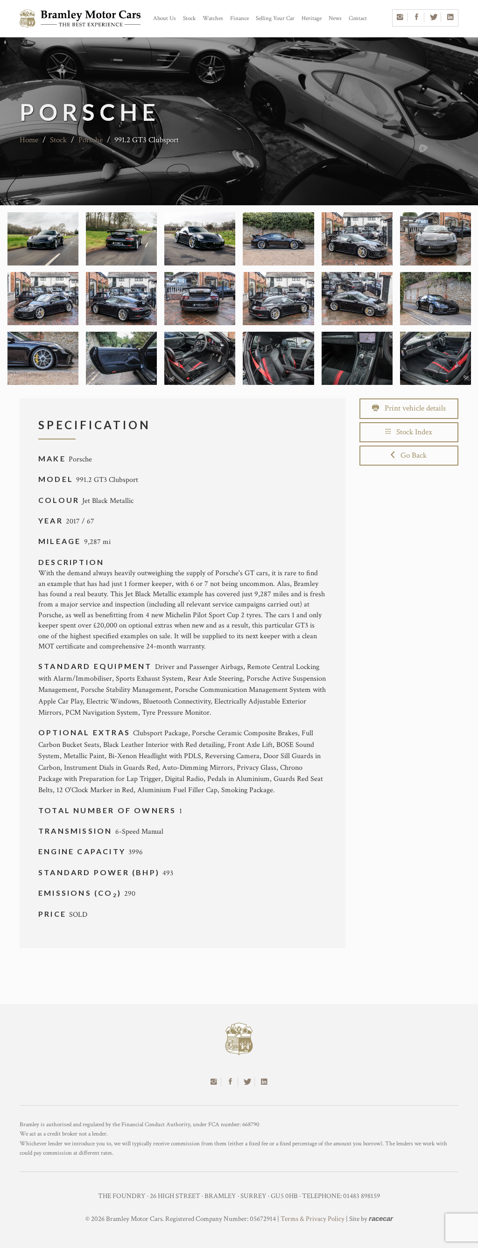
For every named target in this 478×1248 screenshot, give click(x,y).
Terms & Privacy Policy (312, 1218)
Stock (189, 18)
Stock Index (411, 432)
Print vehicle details (412, 408)
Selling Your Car (275, 18)
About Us (164, 18)
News (335, 18)
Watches (213, 18)
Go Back (411, 455)
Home (29, 140)
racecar (381, 1218)
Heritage (312, 18)
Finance (239, 18)
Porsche (91, 140)
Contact (358, 18)
